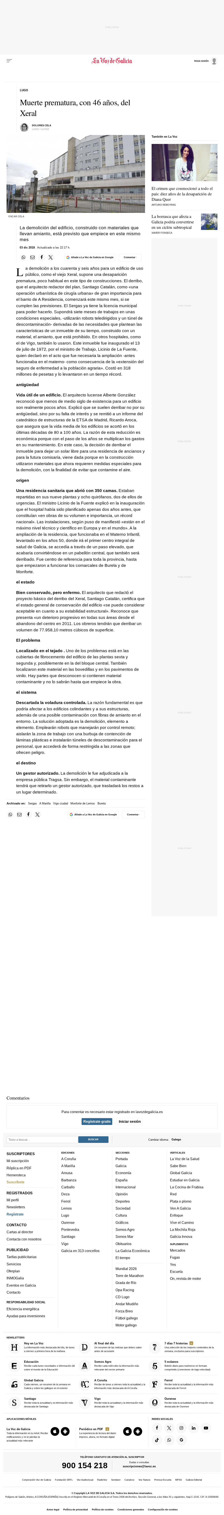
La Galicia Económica (133, 1251)
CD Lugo (123, 1297)
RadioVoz (102, 1479)
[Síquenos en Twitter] (169, 1428)
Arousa (66, 1173)
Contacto (14, 1292)
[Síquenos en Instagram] (181, 1428)
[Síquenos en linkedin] (193, 1428)
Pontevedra (70, 1229)
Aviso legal (53, 1509)
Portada (122, 1159)
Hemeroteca (16, 1175)
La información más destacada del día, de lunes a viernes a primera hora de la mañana (49, 1347)
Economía (123, 1173)
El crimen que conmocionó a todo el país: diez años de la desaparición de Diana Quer (182, 194)
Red (173, 1194)
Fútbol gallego (127, 1318)
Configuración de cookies (163, 1509)
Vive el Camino (182, 1222)
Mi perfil (13, 1200)
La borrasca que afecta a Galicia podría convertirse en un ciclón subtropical (173, 222)
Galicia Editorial (194, 1479)
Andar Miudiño (127, 1304)
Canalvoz (129, 1479)
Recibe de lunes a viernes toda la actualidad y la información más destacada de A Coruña (119, 1384)
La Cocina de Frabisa (186, 1187)
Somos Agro (125, 1229)
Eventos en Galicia (21, 1285)
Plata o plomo (180, 1201)
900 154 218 (85, 1465)
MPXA (178, 1479)
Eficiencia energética (23, 1309)
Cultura (121, 1215)
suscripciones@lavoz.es (139, 1466)
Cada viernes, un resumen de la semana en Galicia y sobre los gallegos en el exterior (47, 1384)
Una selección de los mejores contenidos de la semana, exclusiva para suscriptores (189, 1347)
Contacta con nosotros (24, 1239)
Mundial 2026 (126, 1269)
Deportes (123, 1201)
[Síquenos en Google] (181, 1440)
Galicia (121, 1166)
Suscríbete (15, 1182)
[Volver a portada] (112, 60)
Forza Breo (124, 1311)
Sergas (32, 803)
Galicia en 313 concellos (80, 1251)
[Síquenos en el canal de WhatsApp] (169, 1440)
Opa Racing (125, 1290)
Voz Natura (144, 1479)
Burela (102, 803)
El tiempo (123, 1258)
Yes (173, 1264)
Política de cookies (103, 1509)
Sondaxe (116, 1479)
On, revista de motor (185, 1278)
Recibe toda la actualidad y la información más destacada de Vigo (118, 1402)
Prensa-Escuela (162, 1479)
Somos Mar (124, 1236)
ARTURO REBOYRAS (164, 204)
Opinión (122, 1194)
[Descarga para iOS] (55, 1431)
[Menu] (9, 60)
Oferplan (13, 1271)
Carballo (68, 1187)
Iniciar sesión (130, 1121)
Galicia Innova (181, 1236)
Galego (176, 1139)
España (122, 1180)
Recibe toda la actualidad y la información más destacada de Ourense (189, 1402)
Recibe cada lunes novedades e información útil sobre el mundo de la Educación (49, 1365)
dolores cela (41, 125)
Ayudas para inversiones (26, 1316)
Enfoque (176, 1215)
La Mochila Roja (182, 1229)
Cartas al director (20, 1232)
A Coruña (68, 1159)
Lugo (65, 1215)
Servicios (14, 1264)
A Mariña (45, 803)
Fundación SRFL (64, 1479)
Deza (65, 1194)
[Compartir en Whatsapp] (23, 257)
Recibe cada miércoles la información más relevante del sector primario (116, 1365)
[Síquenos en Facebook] (157, 1428)
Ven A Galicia (180, 1208)
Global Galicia (181, 1173)
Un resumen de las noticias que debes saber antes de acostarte (118, 1347)
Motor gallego (126, 1325)
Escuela (176, 1271)
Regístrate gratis (97, 1121)
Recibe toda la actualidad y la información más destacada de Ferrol (189, 1384)
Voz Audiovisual (85, 1479)
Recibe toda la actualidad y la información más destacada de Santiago (48, 1402)
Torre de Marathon (130, 1276)
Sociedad (123, 1208)
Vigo (64, 1244)
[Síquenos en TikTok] (157, 1440)
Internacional (126, 1187)
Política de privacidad (75, 1509)
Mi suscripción (18, 1161)
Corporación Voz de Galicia (36, 1479)
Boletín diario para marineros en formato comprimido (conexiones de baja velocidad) (187, 1365)
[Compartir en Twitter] (50, 257)
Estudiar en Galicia (185, 1180)
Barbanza (68, 1180)
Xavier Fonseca (162, 232)
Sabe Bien (178, 1166)
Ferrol (65, 1201)
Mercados (177, 1250)
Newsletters (16, 1207)
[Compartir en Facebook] (42, 257)
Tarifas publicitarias (22, 1257)
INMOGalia (15, 1278)
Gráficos (122, 1222)
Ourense (68, 1222)
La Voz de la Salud (184, 1159)
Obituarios (123, 1244)
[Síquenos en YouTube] (206, 1428)
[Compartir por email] (32, 257)
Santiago (68, 1236)
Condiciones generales (130, 1509)
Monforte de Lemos (82, 803)
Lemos (66, 1208)
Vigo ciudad (60, 803)
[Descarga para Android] (65, 1431)
